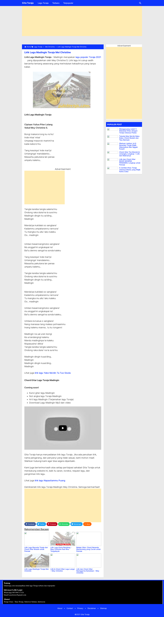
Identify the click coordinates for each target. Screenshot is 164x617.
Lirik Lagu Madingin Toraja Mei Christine (47, 52)
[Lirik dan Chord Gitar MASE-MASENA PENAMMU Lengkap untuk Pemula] (113, 161)
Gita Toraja (27, 3)
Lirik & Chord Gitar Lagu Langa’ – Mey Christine (62, 570)
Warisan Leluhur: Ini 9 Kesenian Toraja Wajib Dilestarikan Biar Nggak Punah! (128, 146)
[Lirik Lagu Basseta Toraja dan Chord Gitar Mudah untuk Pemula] (36, 539)
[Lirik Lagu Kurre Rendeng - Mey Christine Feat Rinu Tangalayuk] (62, 539)
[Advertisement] (82, 19)
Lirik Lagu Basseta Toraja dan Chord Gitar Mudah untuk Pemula (36, 549)
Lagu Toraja (43, 3)
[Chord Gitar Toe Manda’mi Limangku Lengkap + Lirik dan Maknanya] (113, 154)
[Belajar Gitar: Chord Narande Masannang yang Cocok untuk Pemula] (88, 539)
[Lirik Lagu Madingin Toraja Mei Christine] (36, 560)
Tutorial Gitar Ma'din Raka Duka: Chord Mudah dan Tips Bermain (129, 138)
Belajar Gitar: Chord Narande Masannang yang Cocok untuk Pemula (88, 549)
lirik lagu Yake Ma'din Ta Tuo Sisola (53, 373)
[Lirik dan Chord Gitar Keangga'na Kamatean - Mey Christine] (88, 560)
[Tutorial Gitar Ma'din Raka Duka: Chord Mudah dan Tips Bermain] (113, 138)
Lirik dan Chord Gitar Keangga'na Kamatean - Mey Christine (87, 571)
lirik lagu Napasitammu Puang (50, 480)
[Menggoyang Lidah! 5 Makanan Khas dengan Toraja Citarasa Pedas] (113, 131)
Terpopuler (68, 3)
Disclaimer (92, 608)
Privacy (80, 608)
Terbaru (55, 3)
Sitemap (103, 608)
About (59, 608)
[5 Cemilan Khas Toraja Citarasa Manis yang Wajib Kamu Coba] (113, 170)
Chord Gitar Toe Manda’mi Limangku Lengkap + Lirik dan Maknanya (129, 154)
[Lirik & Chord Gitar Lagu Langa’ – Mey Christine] (62, 560)
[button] (87, 524)
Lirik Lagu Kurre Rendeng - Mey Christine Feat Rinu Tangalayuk (61, 549)
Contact (70, 608)
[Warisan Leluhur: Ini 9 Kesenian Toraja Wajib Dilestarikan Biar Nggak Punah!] (113, 145)
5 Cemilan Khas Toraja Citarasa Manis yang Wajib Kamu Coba (129, 169)
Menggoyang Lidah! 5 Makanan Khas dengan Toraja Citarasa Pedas (128, 131)
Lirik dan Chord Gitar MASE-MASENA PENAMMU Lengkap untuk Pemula (129, 162)
